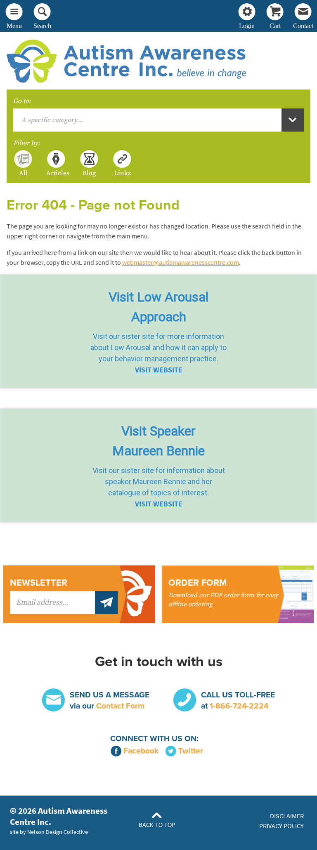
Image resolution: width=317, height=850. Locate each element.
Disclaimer (287, 816)
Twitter (190, 751)
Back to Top (157, 825)
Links (122, 173)
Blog (89, 173)
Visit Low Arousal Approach (158, 307)
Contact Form (120, 706)
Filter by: (26, 143)
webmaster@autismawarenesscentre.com (180, 262)
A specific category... (52, 120)
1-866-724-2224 (239, 706)
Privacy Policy (281, 826)
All (23, 173)
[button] (158, 331)
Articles (56, 173)
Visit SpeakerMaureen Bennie (158, 441)
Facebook (140, 751)
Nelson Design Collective (57, 832)
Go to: (22, 101)
